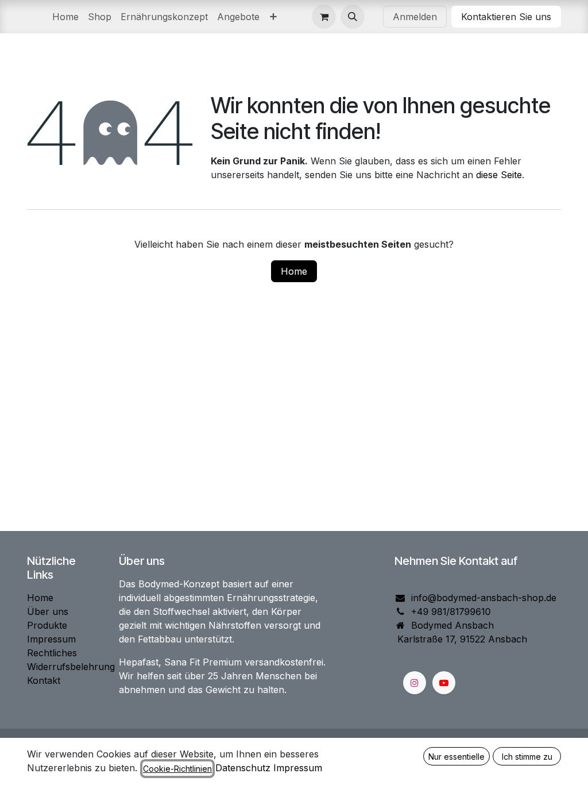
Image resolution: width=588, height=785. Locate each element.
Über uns (47, 611)
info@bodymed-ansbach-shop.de (483, 597)
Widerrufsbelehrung (71, 666)
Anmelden (415, 16)
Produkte (47, 625)
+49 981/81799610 (451, 611)
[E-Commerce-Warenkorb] (324, 17)
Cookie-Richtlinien (177, 769)
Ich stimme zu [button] (527, 756)
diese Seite (499, 174)
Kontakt (43, 680)
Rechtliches (52, 653)
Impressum (51, 639)
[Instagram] (414, 682)
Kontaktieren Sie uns (506, 16)
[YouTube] (443, 682)
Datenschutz (242, 768)
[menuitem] (65, 16)
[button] (353, 17)
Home (294, 271)
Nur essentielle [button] (456, 756)
